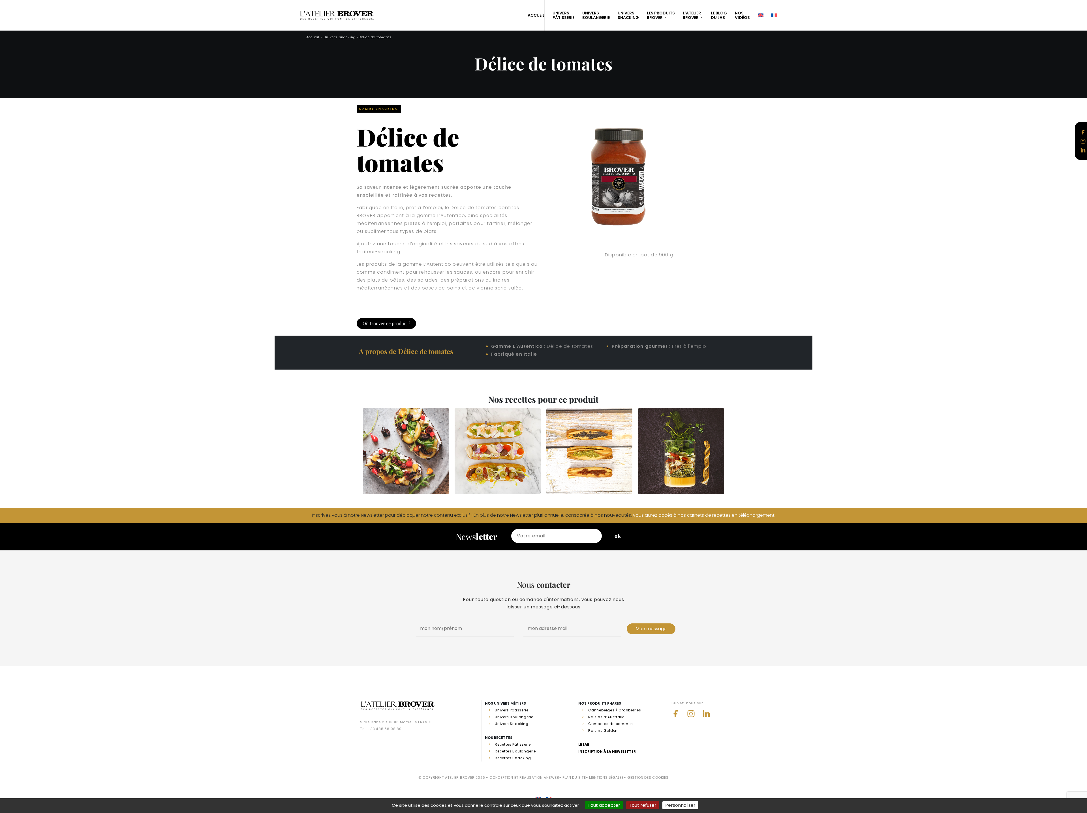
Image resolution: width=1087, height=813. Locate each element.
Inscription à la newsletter (607, 751)
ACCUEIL (536, 15)
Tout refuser (642, 805)
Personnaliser (680, 805)
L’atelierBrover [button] (692, 15)
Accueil (312, 37)
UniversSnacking (628, 15)
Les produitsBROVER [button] (661, 15)
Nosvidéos (742, 15)
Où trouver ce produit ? (386, 323)
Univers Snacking (340, 37)
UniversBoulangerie (596, 15)
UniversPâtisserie (563, 15)
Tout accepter (604, 805)
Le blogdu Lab (719, 15)
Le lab (584, 744)
